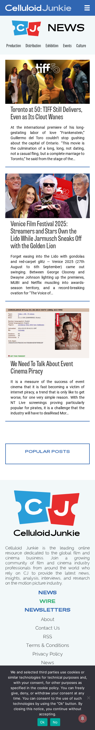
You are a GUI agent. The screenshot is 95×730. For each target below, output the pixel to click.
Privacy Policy (47, 654)
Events (67, 46)
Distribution (33, 46)
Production (13, 46)
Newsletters (47, 610)
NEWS (66, 29)
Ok (42, 722)
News (47, 593)
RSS (47, 636)
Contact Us (47, 628)
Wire (47, 601)
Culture (81, 46)
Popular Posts (47, 452)
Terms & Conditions (47, 645)
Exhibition (52, 46)
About (47, 619)
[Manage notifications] (82, 718)
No (55, 722)
